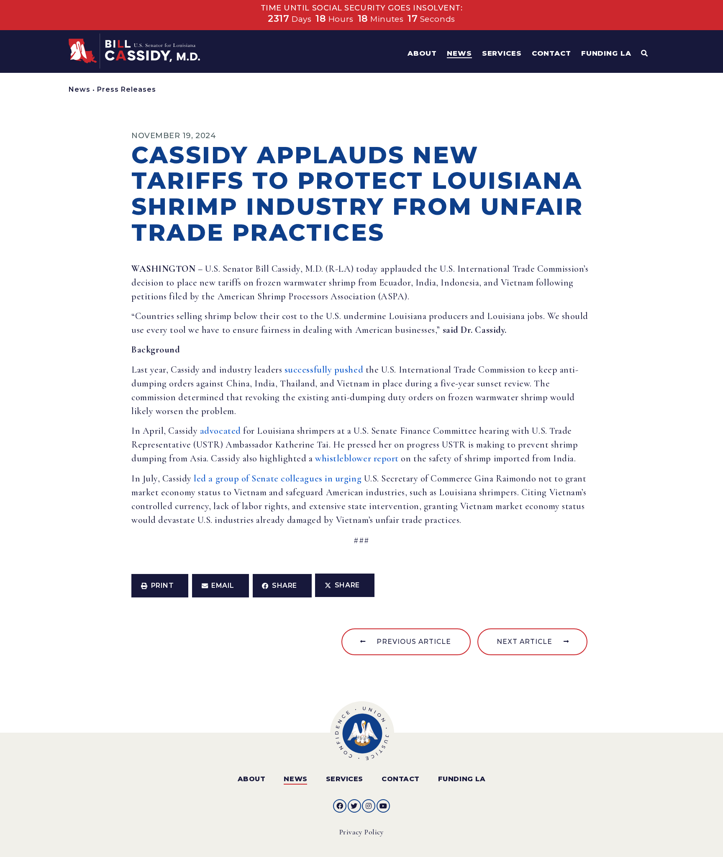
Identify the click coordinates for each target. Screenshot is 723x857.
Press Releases (126, 89)
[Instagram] (368, 806)
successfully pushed (324, 369)
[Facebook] (339, 806)
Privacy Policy (361, 832)
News (79, 89)
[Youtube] (383, 806)
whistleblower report (357, 458)
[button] (159, 585)
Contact (401, 779)
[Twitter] (354, 806)
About (252, 779)
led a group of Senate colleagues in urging (278, 478)
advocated (220, 430)
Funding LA (461, 779)
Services (344, 779)
